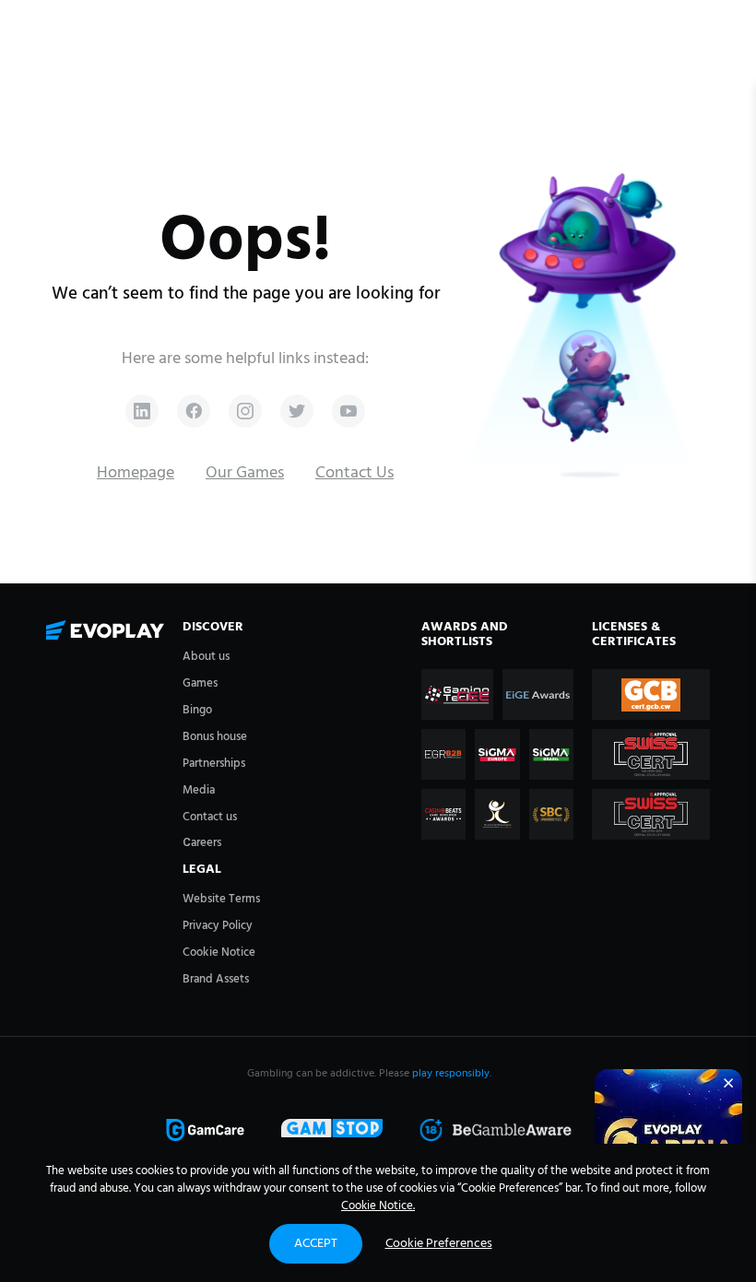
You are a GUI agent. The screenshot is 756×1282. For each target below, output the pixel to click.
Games (200, 683)
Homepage (135, 473)
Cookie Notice (219, 952)
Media (199, 790)
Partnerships (214, 763)
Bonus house (215, 737)
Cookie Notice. (378, 1206)
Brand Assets (216, 979)
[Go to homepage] (105, 631)
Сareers (202, 843)
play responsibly (451, 1073)
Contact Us (354, 473)
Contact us (210, 817)
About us (206, 656)
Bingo (197, 710)
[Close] (728, 1083)
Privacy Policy (218, 925)
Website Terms (221, 899)
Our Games (245, 473)
